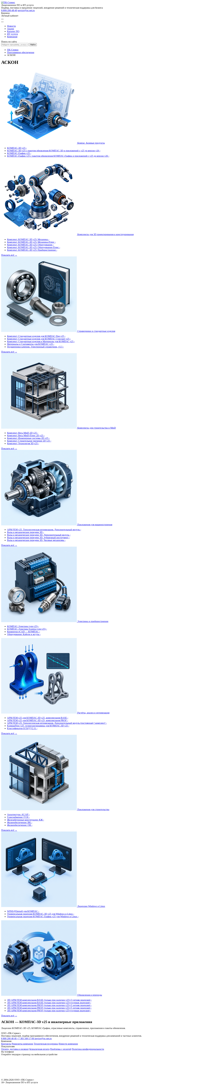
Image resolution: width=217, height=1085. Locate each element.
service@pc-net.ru (26, 10)
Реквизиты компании (22, 1044)
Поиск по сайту (9, 41)
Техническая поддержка (46, 1044)
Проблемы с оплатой (60, 1049)
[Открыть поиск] (2, 19)
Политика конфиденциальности (88, 1049)
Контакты (6, 1044)
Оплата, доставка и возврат (15, 1049)
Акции (10, 28)
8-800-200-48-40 (9, 10)
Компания (12, 36)
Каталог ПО (13, 31)
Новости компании (68, 1044)
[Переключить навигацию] (2, 21)
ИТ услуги (12, 34)
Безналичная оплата (39, 1049)
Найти (33, 45)
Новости (11, 26)
